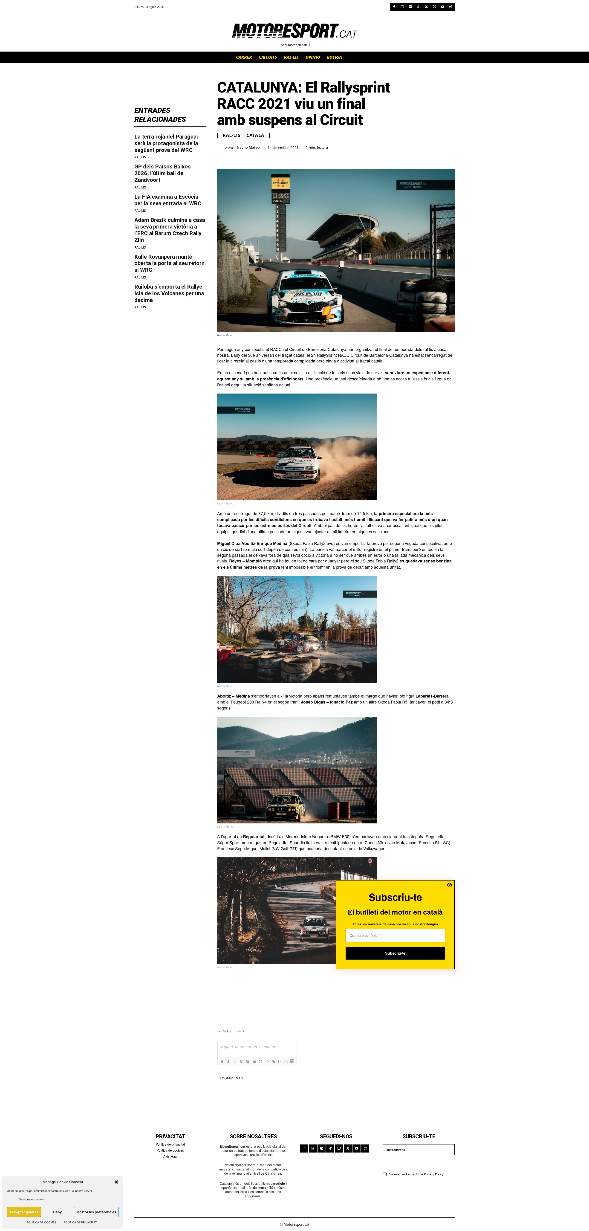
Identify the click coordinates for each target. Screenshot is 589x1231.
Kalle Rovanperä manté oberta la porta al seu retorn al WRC (169, 263)
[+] (286, 1061)
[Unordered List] (254, 1061)
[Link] (273, 1061)
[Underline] (235, 1061)
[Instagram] (402, 7)
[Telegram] (274, 157)
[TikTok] (418, 7)
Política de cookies (170, 1150)
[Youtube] (443, 7)
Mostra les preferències (96, 1212)
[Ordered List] (248, 1061)
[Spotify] (410, 7)
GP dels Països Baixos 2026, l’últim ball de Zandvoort (162, 173)
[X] (434, 7)
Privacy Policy (433, 1174)
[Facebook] (394, 7)
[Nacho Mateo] (221, 147)
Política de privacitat (170, 1144)
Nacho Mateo (248, 147)
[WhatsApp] (232, 157)
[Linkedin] (253, 157)
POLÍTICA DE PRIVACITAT (80, 1222)
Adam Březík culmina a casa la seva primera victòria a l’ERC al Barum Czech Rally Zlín (169, 230)
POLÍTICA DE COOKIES (41, 1222)
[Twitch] (426, 7)
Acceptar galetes (23, 1212)
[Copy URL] (264, 157)
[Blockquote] (260, 1061)
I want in (415, 1163)
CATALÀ (255, 135)
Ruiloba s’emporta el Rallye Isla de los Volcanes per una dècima (169, 293)
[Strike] (241, 1061)
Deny (57, 1212)
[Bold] (222, 1061)
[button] (116, 1182)
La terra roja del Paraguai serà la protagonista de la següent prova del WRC (166, 143)
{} (279, 1061)
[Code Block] (267, 1061)
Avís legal (170, 1156)
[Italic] (228, 1061)
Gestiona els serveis (32, 1199)
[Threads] (451, 7)
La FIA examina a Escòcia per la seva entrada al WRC (167, 200)
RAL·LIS (140, 157)
